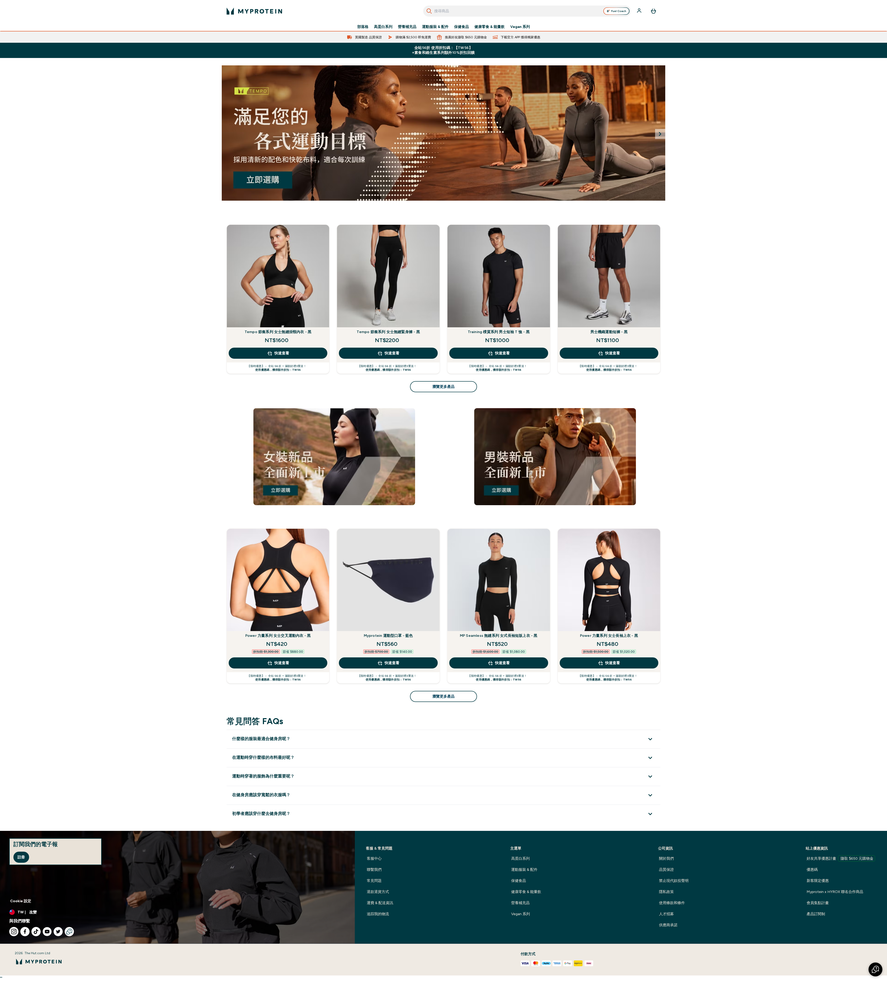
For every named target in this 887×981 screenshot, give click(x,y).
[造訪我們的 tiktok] (36, 931)
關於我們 (666, 858)
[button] (875, 969)
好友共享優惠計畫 (840, 858)
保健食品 (461, 27)
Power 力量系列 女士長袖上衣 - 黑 (609, 636)
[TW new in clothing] (443, 133)
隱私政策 (666, 892)
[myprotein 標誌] (254, 11)
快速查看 (281, 353)
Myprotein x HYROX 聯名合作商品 (835, 892)
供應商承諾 (668, 925)
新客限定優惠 (818, 881)
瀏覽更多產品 (443, 387)
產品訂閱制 (816, 914)
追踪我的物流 (378, 914)
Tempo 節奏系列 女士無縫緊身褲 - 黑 (388, 332)
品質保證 (666, 870)
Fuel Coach (618, 11)
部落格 (362, 27)
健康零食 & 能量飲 (489, 27)
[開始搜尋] (429, 11)
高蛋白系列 (383, 27)
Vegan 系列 (520, 27)
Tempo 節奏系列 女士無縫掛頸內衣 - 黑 (278, 332)
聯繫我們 (374, 870)
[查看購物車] (653, 11)
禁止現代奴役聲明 (674, 881)
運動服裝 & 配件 (435, 27)
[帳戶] (640, 11)
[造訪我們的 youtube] (47, 931)
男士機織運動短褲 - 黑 (609, 332)
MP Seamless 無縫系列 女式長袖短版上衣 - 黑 (499, 636)
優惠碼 (812, 870)
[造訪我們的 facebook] (25, 931)
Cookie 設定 (20, 901)
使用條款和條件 (672, 903)
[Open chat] (69, 931)
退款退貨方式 (378, 892)
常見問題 (374, 881)
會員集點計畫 (818, 903)
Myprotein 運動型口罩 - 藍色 (388, 636)
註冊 (21, 857)
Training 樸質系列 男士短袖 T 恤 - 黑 (499, 332)
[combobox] (527, 11)
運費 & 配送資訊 (380, 903)
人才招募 (666, 914)
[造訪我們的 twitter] (58, 931)
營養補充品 (407, 27)
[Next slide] (660, 134)
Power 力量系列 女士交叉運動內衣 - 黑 (278, 636)
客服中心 (374, 858)
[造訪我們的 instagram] (13, 931)
